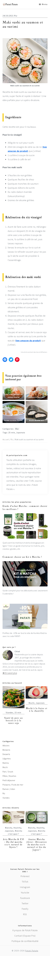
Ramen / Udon (9, 789)
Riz (15, 15)
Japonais (20, 432)
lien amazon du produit (28, 340)
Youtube (25, 892)
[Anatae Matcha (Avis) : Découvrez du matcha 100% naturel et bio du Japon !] (37, 817)
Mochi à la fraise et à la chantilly (36, 709)
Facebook (25, 898)
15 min (17, 712)
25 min (11, 432)
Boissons (6, 750)
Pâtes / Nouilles (9, 776)
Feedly (25, 908)
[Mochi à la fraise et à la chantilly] (37, 692)
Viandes (9, 712)
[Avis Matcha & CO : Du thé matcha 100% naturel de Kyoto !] (13, 817)
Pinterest (25, 876)
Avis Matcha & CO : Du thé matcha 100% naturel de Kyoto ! (13, 843)
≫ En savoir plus (10, 673)
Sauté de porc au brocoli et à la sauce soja (13, 721)
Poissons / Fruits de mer (13, 784)
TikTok (25, 881)
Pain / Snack (8, 771)
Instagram (25, 887)
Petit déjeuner (9, 780)
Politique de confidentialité (25, 941)
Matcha (6, 763)
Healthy (17, 827)
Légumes (7, 758)
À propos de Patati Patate (25, 930)
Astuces (6, 745)
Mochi (31, 703)
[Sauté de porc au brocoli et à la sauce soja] (13, 697)
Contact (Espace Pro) (25, 935)
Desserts (6, 754)
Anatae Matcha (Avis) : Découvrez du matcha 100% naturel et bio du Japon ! (36, 844)
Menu (45, 4)
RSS (25, 914)
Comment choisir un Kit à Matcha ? (22, 557)
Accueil (6, 439)
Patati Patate (31, 950)
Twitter (25, 903)
